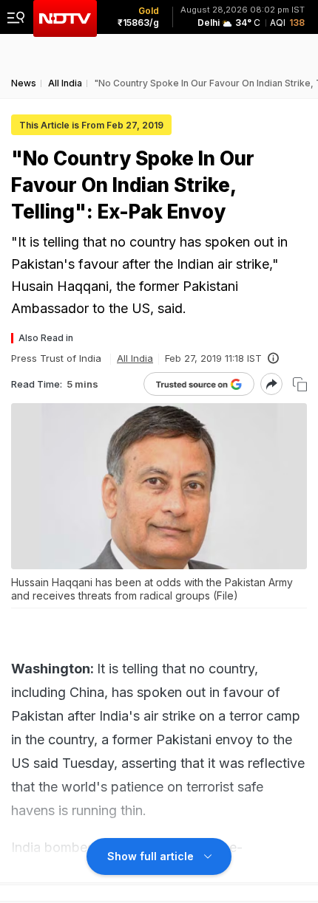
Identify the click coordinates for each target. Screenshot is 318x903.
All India (135, 358)
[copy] (300, 384)
